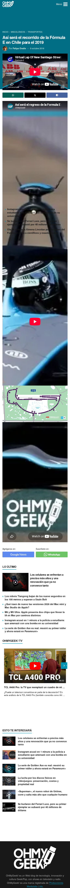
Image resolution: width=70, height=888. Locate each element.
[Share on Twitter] (35, 95)
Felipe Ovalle (19, 48)
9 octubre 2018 (37, 48)
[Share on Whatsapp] (13, 95)
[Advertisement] (35, 19)
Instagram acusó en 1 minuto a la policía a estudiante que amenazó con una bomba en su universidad (33, 212)
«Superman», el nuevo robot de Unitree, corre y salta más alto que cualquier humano (42, 793)
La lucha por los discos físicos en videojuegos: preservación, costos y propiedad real (38, 781)
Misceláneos (18, 31)
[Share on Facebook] (57, 95)
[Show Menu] (65, 4)
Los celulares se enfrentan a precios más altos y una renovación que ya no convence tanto (46, 580)
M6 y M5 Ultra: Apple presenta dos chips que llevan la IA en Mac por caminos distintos (35, 613)
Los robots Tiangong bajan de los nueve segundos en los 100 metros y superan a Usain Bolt (35, 597)
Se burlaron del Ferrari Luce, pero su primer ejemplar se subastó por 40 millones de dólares (42, 807)
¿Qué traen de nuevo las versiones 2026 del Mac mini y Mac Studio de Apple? (35, 605)
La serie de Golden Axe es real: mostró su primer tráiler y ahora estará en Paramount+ (35, 629)
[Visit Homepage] (8, 4)
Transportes (35, 31)
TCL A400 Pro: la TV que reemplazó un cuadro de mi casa (35, 687)
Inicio (5, 31)
